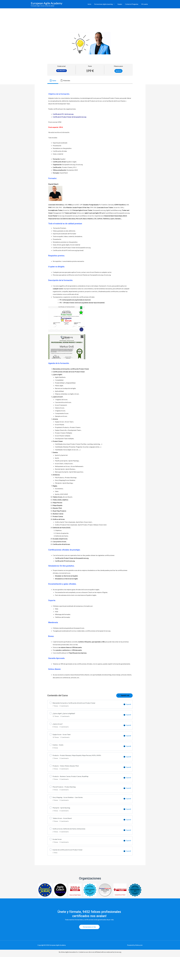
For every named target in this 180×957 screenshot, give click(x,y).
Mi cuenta (144, 4)
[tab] (52, 80)
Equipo (120, 4)
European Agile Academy (46, 3)
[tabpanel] (90, 387)
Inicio (89, 4)
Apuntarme (118, 71)
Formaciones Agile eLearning (103, 4)
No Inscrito (61, 70)
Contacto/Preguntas (131, 4)
